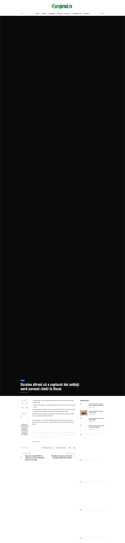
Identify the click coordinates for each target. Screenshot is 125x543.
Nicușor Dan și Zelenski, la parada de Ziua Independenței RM (96, 419)
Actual (22, 380)
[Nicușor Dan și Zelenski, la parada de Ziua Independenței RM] (83, 420)
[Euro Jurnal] (63, 5)
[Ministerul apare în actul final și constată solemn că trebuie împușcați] (83, 427)
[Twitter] (26, 403)
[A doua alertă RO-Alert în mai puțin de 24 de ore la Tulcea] (83, 413)
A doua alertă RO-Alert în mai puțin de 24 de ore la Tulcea (96, 411)
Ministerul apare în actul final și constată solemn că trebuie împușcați (96, 426)
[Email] (26, 408)
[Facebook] (22, 403)
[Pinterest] (22, 408)
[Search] (103, 13)
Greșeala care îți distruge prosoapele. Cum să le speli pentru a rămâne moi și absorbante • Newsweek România (96, 405)
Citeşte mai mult (35, 441)
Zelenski (43, 420)
